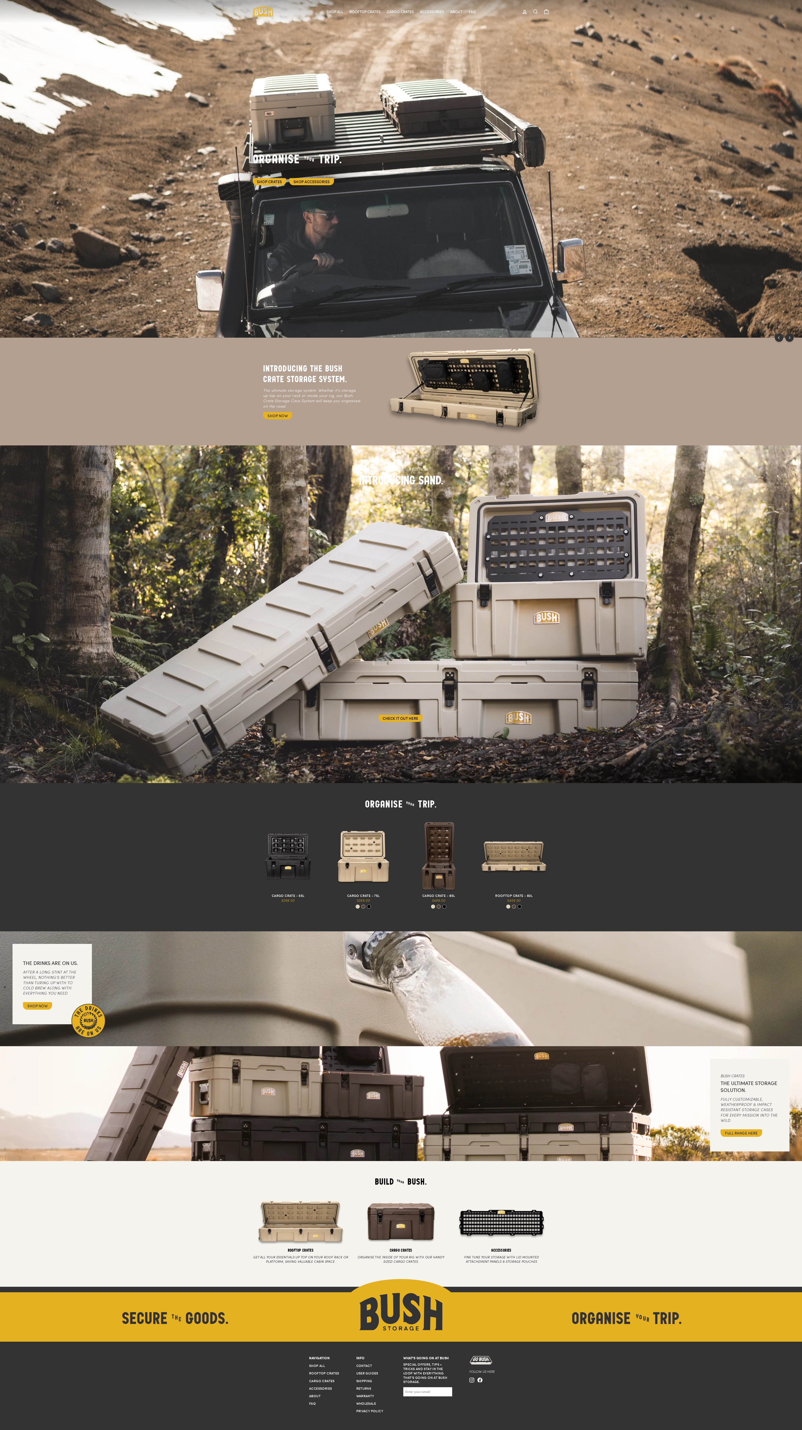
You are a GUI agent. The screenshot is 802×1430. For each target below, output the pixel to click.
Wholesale (366, 1403)
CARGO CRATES (400, 11)
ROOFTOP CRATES (365, 11)
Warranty (365, 1396)
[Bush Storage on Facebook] (479, 1384)
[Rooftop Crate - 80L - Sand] (508, 907)
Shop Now (278, 415)
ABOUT (456, 11)
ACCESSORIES (432, 11)
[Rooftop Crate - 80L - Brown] (514, 907)
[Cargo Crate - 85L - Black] (444, 907)
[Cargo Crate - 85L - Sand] (433, 907)
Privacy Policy (369, 1411)
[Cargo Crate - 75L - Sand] (358, 907)
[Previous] (779, 337)
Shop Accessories (311, 181)
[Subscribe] (449, 1392)
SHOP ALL (334, 11)
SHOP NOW (37, 1005)
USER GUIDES (367, 1373)
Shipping (364, 1381)
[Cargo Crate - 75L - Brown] (363, 907)
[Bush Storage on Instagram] (471, 1384)
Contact (364, 1365)
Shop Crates (269, 181)
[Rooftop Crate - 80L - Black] (520, 907)
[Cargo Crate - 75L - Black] (369, 907)
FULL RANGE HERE (741, 1133)
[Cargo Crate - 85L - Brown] (439, 907)
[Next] (789, 337)
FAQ (472, 11)
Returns (363, 1388)
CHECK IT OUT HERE (400, 718)
